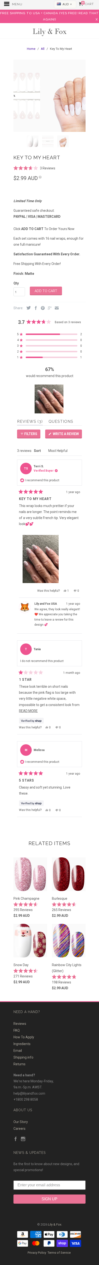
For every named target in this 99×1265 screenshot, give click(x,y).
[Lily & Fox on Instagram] (23, 1139)
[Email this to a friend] (55, 308)
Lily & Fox (49, 31)
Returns (19, 1064)
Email (17, 1051)
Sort (38, 451)
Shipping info (23, 1057)
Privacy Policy (37, 1252)
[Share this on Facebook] (34, 308)
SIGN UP (49, 1199)
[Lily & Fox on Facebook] (15, 1139)
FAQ (16, 1030)
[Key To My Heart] (49, 96)
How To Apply (23, 1037)
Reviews (19, 1024)
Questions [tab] (61, 422)
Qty (16, 283)
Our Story (20, 1122)
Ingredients (22, 1044)
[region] (49, 399)
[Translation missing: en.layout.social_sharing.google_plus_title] (48, 308)
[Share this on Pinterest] (41, 308)
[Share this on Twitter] (27, 308)
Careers (19, 1128)
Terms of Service (59, 1252)
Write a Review (67, 435)
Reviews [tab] (30, 422)
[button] (34, 168)
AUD (67, 4)
